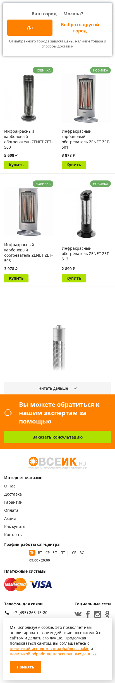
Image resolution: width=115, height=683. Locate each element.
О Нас (9, 486)
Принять (25, 667)
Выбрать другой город (80, 28)
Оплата (11, 510)
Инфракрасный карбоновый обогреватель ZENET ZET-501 (86, 139)
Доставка (13, 494)
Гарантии (13, 502)
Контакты (13, 534)
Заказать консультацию (58, 437)
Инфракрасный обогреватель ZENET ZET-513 (86, 253)
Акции (10, 518)
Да (30, 28)
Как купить (14, 526)
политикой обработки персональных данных (53, 653)
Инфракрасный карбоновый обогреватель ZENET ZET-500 (28, 139)
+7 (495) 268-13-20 (30, 613)
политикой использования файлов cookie (49, 648)
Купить (16, 164)
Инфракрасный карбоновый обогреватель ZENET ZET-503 (28, 252)
